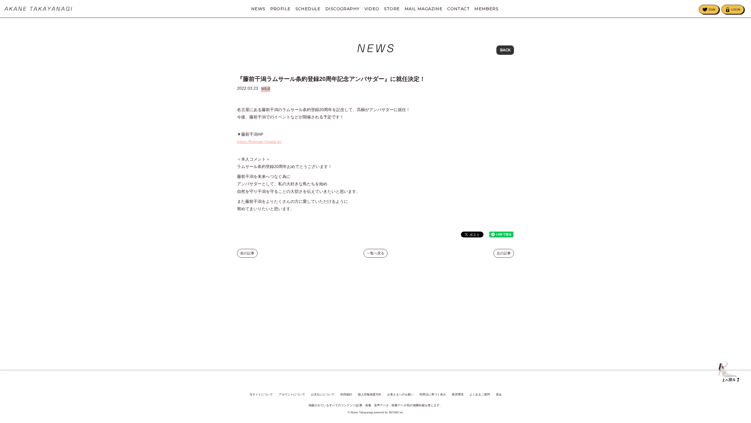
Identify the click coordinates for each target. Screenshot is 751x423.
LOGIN (735, 9)
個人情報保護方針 (369, 394)
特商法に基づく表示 (433, 394)
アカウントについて (292, 394)
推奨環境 (458, 394)
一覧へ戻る (375, 253)
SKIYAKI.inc (396, 412)
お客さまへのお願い (400, 394)
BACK (505, 50)
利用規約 (346, 394)
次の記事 (504, 253)
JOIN (711, 9)
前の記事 (247, 253)
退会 (499, 394)
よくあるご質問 (479, 394)
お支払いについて (322, 394)
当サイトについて (261, 394)
